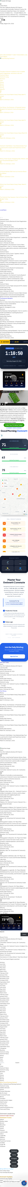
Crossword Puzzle (5, 1095)
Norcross (2, 1139)
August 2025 (3, 984)
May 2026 (3, 967)
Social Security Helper (6, 1100)
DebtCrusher (3, 1102)
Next (6, 913)
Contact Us (3, 1104)
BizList (2, 84)
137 (3, 913)
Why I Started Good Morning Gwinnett (10, 1084)
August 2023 (3, 1027)
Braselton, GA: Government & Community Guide (13, 834)
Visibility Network (4, 1087)
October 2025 (4, 980)
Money (2, 82)
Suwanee (2, 1146)
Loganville (3, 1135)
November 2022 (4, 1043)
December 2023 (4, 1019)
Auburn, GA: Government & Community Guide (12, 818)
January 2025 (3, 996)
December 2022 (4, 1041)
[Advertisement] (14, 39)
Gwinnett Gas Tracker (6, 1178)
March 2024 (3, 1014)
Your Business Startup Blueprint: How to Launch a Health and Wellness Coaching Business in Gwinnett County (13, 312)
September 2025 (5, 982)
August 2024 (3, 1005)
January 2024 (4, 1018)
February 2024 (4, 1016)
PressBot (2, 1098)
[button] (24, 1183)
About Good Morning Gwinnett (8, 1082)
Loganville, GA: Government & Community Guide (13, 866)
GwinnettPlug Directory (6, 1107)
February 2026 (4, 973)
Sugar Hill (2, 1144)
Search (2, 931)
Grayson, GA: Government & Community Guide (13, 882)
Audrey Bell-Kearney (6, 225)
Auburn (2, 1119)
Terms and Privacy (5, 1109)
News (1, 664)
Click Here (14, 418)
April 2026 (3, 969)
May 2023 (3, 1032)
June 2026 (3, 966)
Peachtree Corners (5, 1141)
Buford (2, 1123)
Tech (1, 80)
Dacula (2, 1126)
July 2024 (2, 1007)
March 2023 (3, 1036)
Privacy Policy (4, 1105)
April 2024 (3, 1012)
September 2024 (5, 1003)
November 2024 (4, 1000)
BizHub (2, 86)
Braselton (2, 1125)
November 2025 (4, 978)
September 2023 (5, 1025)
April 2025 (3, 991)
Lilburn (2, 1134)
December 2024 (4, 998)
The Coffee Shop (5, 1170)
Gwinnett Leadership (7, 1113)
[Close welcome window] (20, 1180)
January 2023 (3, 1039)
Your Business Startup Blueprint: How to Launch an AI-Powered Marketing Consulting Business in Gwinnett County (14, 332)
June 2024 (3, 1009)
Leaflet (26, 514)
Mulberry (2, 1137)
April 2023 (3, 1034)
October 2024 (4, 1002)
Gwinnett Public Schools (7, 1115)
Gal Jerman (3, 957)
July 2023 (2, 1028)
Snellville (2, 1143)
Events (2, 87)
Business (2, 78)
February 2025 (4, 994)
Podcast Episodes (5, 1091)
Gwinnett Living (4, 77)
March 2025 (3, 993)
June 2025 (3, 987)
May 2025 (3, 989)
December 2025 (4, 976)
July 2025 (2, 985)
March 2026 (3, 971)
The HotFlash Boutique (6, 1172)
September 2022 (5, 1046)
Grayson (2, 1130)
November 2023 (4, 1021)
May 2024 (3, 1010)
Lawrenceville (4, 1132)
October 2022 (4, 1044)
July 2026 (2, 964)
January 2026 (3, 975)
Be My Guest (3, 1093)
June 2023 (3, 1030)
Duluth (2, 1128)
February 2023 (4, 1037)
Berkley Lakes (4, 1121)
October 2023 (4, 1023)
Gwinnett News (4, 75)
